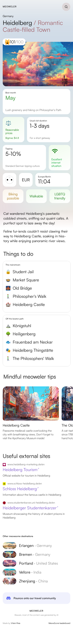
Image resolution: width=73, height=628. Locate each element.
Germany (8, 16)
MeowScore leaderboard (59, 623)
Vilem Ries (15, 623)
